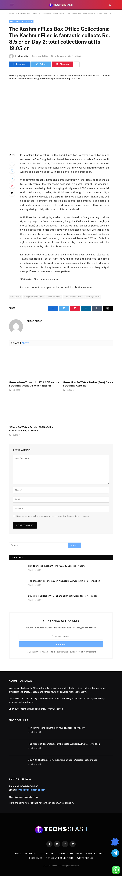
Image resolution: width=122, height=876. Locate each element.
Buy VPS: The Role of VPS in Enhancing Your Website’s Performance (62, 596)
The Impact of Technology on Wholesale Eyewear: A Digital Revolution (64, 581)
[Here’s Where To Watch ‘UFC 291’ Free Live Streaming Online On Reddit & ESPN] (34, 364)
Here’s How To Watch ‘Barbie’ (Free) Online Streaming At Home (88, 384)
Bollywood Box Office (21, 21)
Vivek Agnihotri (92, 297)
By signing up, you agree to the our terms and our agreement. (62, 652)
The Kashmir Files (72, 297)
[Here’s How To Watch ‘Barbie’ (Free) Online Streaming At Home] (88, 364)
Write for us (85, 858)
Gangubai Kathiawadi (34, 297)
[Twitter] (12, 170)
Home (18, 854)
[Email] (12, 193)
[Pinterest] (12, 186)
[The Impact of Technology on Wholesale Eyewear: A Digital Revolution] (17, 584)
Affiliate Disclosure (69, 854)
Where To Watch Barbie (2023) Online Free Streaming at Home (31, 429)
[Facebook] (12, 163)
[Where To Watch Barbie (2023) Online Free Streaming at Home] (34, 409)
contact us (46, 854)
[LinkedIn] (12, 178)
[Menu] (12, 4)
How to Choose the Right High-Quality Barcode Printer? (56, 566)
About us (30, 854)
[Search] (110, 4)
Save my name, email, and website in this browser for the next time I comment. (53, 516)
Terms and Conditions (59, 858)
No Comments (60, 56)
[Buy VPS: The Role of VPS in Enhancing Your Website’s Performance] (17, 599)
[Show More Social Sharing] (77, 64)
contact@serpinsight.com (30, 789)
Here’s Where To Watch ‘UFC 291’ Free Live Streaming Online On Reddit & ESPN (34, 384)
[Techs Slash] (60, 5)
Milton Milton (23, 56)
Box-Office (15, 297)
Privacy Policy (79, 652)
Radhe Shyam (54, 297)
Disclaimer (35, 858)
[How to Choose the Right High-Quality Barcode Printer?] (17, 569)
